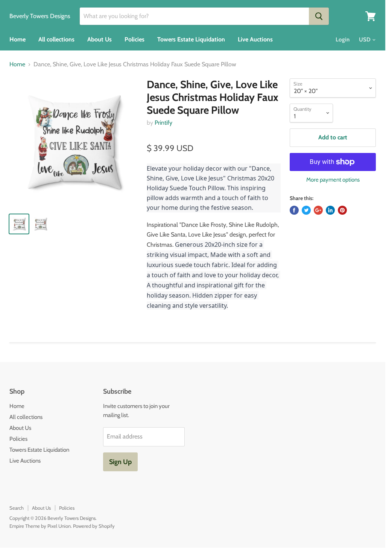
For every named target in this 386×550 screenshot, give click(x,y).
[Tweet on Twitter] (306, 210)
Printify (163, 122)
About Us (99, 39)
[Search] (319, 16)
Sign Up (120, 462)
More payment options (333, 180)
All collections (56, 39)
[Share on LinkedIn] (330, 210)
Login (343, 39)
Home (17, 39)
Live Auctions (255, 39)
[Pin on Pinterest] (342, 210)
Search (16, 508)
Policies (134, 39)
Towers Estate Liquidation (191, 39)
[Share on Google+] (318, 210)
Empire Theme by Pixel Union (40, 526)
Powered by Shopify (94, 526)
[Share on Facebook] (294, 210)
